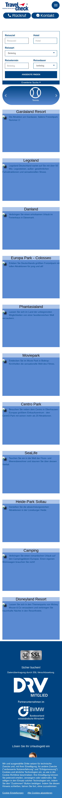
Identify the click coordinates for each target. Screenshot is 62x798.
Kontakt (46, 15)
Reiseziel (10, 35)
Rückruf (18, 15)
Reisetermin (11, 60)
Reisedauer (39, 60)
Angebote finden (31, 74)
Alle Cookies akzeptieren (40, 793)
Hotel (36, 35)
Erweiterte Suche (30, 82)
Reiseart (9, 47)
